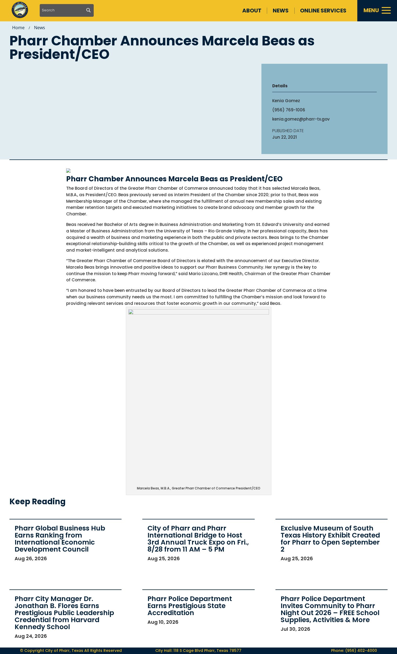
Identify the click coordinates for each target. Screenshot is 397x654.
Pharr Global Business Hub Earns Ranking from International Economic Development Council (60, 538)
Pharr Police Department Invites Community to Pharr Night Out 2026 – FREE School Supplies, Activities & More (330, 609)
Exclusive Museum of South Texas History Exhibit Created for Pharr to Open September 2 (330, 538)
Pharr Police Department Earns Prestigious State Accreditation (189, 606)
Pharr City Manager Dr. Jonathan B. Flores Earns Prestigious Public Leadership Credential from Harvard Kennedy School (64, 613)
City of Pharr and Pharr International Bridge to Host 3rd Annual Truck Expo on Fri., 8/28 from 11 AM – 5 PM (198, 538)
